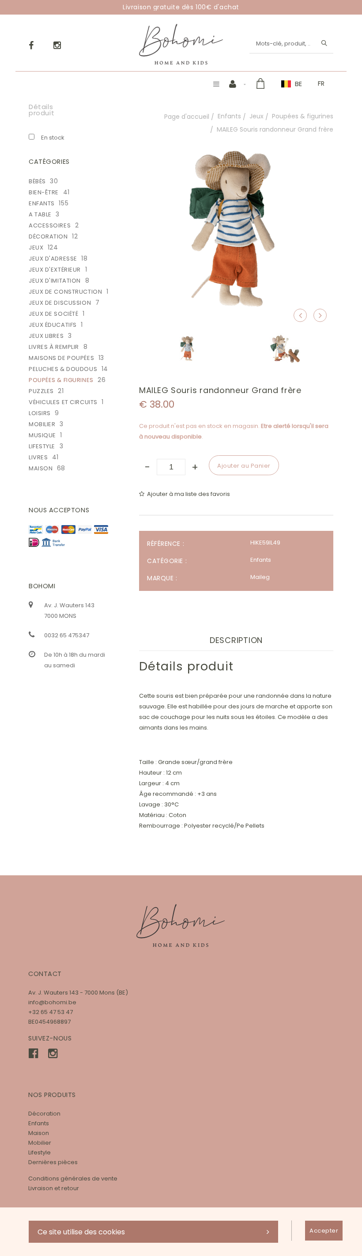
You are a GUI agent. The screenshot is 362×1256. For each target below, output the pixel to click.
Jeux (256, 116)
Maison (41, 468)
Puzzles (41, 391)
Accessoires (50, 225)
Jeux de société (53, 314)
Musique (42, 435)
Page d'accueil (186, 116)
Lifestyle (42, 446)
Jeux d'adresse (53, 258)
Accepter (323, 1230)
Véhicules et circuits (63, 402)
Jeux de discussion (60, 303)
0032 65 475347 (66, 635)
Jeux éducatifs (53, 325)
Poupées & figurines (302, 116)
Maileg (260, 577)
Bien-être (44, 192)
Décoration (48, 236)
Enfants (229, 116)
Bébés (37, 181)
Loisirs (40, 413)
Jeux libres (46, 336)
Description (236, 640)
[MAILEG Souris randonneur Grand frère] (236, 138)
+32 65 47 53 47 (50, 1012)
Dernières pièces (53, 1162)
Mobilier (42, 424)
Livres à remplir (54, 347)
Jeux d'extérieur (55, 269)
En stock (52, 137)
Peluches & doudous (63, 369)
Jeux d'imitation (55, 280)
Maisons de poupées (61, 358)
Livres (38, 457)
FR (321, 83)
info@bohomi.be (52, 1002)
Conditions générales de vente (72, 1178)
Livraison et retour (53, 1188)
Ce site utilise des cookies (81, 1232)
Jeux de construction (65, 292)
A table (40, 214)
